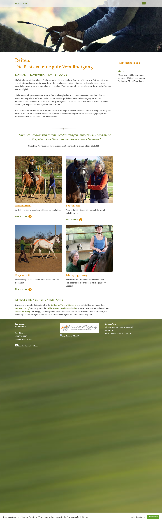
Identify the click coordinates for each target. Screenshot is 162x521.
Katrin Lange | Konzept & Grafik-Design (118, 333)
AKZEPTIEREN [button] (153, 517)
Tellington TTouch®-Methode (63, 305)
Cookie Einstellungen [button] (137, 517)
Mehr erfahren (21, 216)
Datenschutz (20, 326)
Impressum (20, 324)
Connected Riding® (23, 311)
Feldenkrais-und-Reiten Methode (61, 308)
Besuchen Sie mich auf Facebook (29, 346)
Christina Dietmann (111, 327)
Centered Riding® (22, 308)
